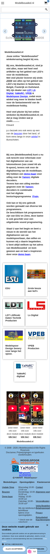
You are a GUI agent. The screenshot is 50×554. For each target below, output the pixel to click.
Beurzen (6, 492)
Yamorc (26, 177)
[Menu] (2, 3)
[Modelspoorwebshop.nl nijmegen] (25, 461)
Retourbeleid (42, 517)
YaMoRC (19, 93)
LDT (29, 90)
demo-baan (30, 174)
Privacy (39, 513)
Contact (39, 487)
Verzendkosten (42, 501)
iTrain (35, 196)
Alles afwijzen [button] (37, 549)
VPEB (28, 93)
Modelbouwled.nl (24, 3)
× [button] (47, 525)
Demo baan (7, 496)
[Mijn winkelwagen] (46, 3)
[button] (25, 544)
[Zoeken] (46, 9)
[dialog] (25, 538)
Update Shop (8, 487)
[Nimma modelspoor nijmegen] (25, 475)
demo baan (24, 254)
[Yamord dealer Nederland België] (25, 468)
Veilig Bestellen (43, 506)
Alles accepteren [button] (14, 549)
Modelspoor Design (17, 96)
